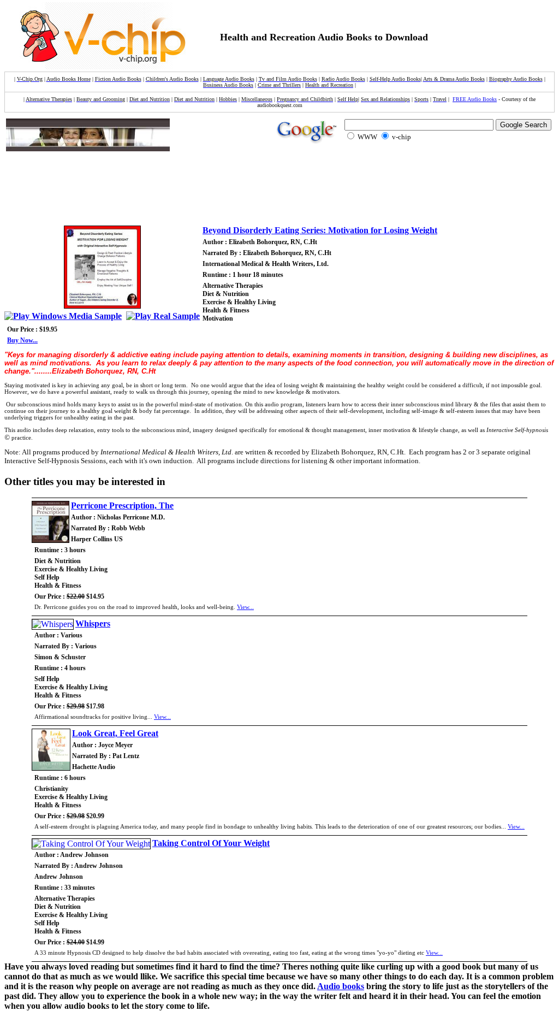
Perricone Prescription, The (122, 505)
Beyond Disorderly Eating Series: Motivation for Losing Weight (320, 230)
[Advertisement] (207, 190)
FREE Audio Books (475, 99)
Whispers (92, 623)
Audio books (340, 986)
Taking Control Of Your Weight (211, 843)
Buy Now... (22, 340)
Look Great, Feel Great (115, 733)
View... (245, 607)
